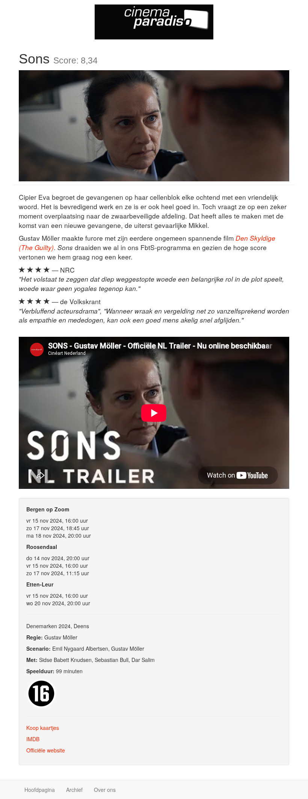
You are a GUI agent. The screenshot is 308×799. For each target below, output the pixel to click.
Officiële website (45, 750)
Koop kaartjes (42, 727)
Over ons (105, 789)
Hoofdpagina (39, 789)
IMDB (32, 739)
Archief (74, 789)
